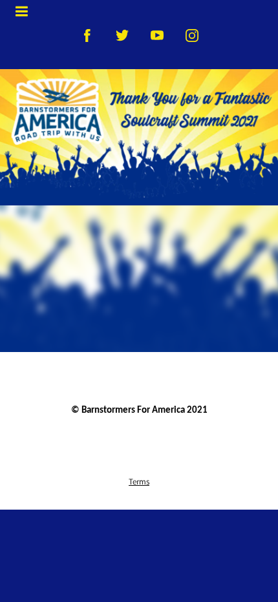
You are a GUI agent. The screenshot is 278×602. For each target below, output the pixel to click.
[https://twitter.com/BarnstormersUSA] (122, 35)
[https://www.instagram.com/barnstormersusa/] (192, 35)
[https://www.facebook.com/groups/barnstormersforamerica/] (87, 35)
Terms (139, 481)
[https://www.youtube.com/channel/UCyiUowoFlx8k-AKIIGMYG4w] (157, 35)
